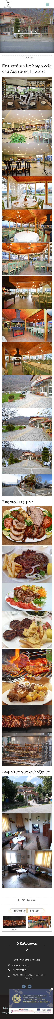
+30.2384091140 (19, 970)
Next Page (34, 910)
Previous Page (19, 910)
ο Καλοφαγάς (28, 57)
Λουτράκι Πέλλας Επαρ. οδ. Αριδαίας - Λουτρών (29, 976)
